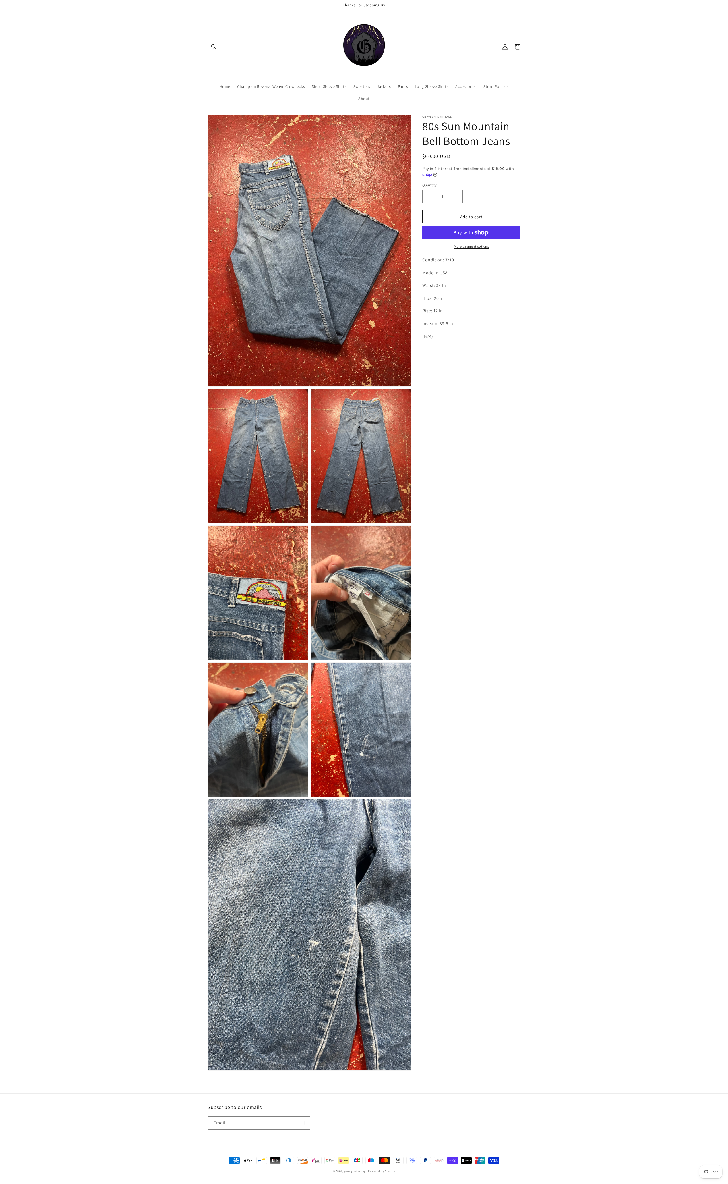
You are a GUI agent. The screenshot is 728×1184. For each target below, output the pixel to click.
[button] (214, 47)
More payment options (471, 246)
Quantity (429, 184)
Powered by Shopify (381, 1171)
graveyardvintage (355, 1171)
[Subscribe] (303, 1123)
